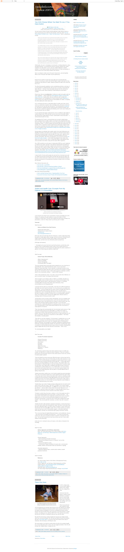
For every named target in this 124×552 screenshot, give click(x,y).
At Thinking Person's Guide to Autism (81, 58)
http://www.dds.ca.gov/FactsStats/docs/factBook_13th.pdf (49, 166)
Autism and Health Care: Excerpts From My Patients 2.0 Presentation (50, 189)
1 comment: (46, 472)
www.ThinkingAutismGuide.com (44, 233)
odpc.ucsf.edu (43, 461)
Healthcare (61, 473)
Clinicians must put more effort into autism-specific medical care (79, 26)
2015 (76, 123)
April (77, 116)
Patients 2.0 (65, 473)
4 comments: (46, 529)
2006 (76, 138)
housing (53, 180)
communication (51, 473)
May (77, 114)
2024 (76, 84)
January (77, 121)
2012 (76, 128)
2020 (76, 90)
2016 (76, 96)
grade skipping (43, 531)
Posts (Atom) (42, 538)
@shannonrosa (41, 232)
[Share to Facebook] (58, 178)
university (63, 531)
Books (80, 63)
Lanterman (67, 106)
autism (39, 180)
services (42, 181)
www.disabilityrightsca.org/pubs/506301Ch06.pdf (47, 169)
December (78, 98)
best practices (46, 473)
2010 (76, 132)
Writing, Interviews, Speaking (80, 56)
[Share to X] (56, 178)
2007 (76, 137)
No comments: (47, 178)
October (77, 101)
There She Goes (40, 482)
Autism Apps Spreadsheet (81, 70)
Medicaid (56, 180)
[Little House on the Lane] (52, 27)
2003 (76, 143)
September (78, 103)
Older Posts (68, 536)
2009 (76, 133)
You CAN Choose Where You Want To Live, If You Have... (81, 105)
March (77, 118)
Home (53, 536)
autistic (42, 473)
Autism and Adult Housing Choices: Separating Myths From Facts (51, 173)
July (77, 113)
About (80, 61)
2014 (76, 125)
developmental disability (45, 180)
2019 (76, 91)
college (39, 531)
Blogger (75, 548)
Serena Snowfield (48, 28)
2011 (76, 130)
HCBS (50, 180)
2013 (76, 127)
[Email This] (53, 178)
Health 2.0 (56, 473)
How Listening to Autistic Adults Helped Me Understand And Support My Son (80, 42)
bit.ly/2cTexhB (65, 468)
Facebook (81, 62)
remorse (59, 531)
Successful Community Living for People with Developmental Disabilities (52, 174)
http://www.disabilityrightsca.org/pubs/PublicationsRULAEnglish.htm (51, 168)
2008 (76, 135)
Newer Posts (37, 536)
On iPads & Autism (80, 72)
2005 (76, 140)
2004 (76, 142)
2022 (76, 86)
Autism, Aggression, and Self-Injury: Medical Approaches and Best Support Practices (52, 432)
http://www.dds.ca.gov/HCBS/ (43, 164)
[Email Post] (51, 178)
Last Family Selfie (43, 519)
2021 (76, 88)
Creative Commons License (58, 28)
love (53, 531)
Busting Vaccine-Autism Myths (81, 68)
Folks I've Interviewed (80, 67)
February (78, 119)
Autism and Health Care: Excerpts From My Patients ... (81, 108)
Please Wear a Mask (80, 22)
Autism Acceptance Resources (81, 66)
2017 (76, 95)
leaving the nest (49, 531)
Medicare (60, 180)
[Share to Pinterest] (59, 178)
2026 (76, 83)
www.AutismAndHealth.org (51, 467)
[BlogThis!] (55, 178)
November (78, 99)
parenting (56, 531)
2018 (76, 93)
